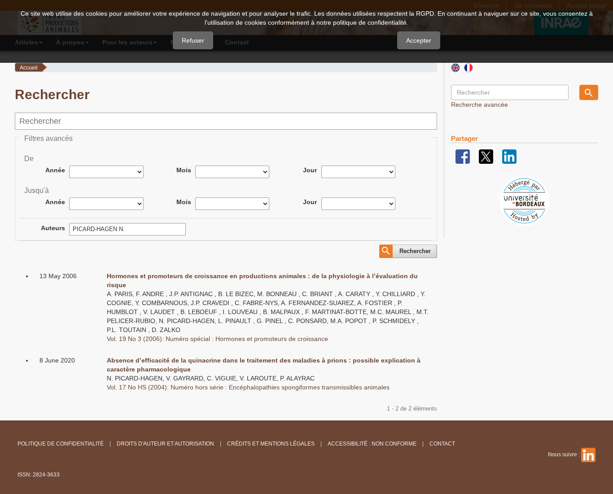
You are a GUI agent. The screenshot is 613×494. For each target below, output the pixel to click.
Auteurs (53, 228)
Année (55, 170)
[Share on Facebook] (462, 156)
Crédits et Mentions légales (271, 444)
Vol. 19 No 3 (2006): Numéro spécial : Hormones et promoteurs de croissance (217, 338)
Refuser (193, 40)
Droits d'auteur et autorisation (165, 444)
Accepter (418, 40)
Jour (310, 170)
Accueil (29, 68)
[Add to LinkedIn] (509, 156)
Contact (442, 444)
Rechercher (415, 251)
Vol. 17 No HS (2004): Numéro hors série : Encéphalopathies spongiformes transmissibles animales (248, 387)
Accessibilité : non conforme (372, 444)
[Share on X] (486, 156)
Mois (183, 170)
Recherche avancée (479, 104)
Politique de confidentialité (61, 444)
